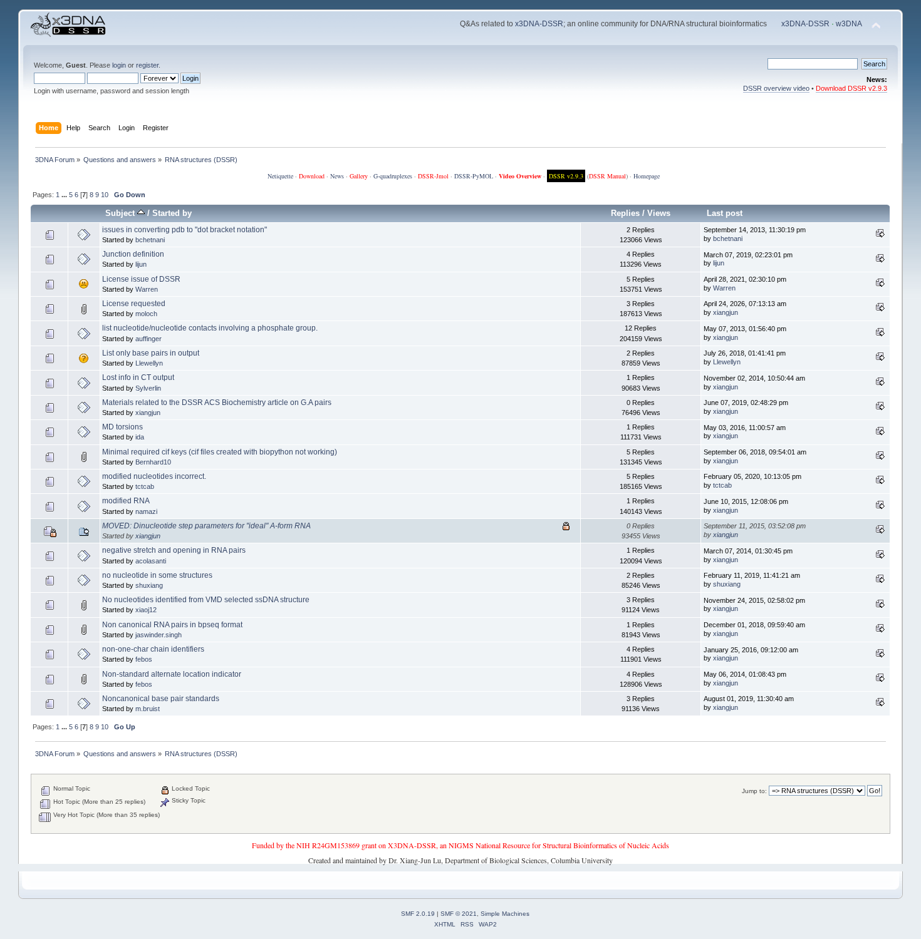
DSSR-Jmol (433, 176)
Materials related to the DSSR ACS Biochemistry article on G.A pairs (216, 402)
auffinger (148, 338)
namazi (146, 511)
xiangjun (725, 312)
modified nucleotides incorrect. (154, 476)
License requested (133, 303)
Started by (172, 213)
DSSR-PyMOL (473, 176)
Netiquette (280, 176)
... (65, 194)
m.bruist (147, 708)
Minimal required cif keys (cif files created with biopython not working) (219, 452)
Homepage (646, 176)
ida (139, 437)
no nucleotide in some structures (157, 575)
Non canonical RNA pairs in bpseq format (172, 624)
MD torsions (122, 427)
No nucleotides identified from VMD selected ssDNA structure (206, 599)
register (147, 65)
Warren (146, 289)
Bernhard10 (153, 462)
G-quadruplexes (392, 176)
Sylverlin (148, 388)
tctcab (144, 486)
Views (658, 213)
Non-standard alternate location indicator (171, 674)
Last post (724, 213)
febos (143, 659)
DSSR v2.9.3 (566, 176)
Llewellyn (149, 363)
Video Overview (520, 176)
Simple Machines (505, 913)
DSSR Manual (607, 176)
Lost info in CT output (138, 377)
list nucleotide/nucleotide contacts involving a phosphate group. (210, 328)
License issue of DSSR (141, 279)
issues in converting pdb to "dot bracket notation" (184, 229)
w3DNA (849, 23)
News (337, 176)
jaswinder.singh (158, 635)
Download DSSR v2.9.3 (851, 88)
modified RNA (126, 500)
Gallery (359, 176)
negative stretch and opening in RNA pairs (174, 550)
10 (104, 194)
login (119, 65)
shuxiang (149, 585)
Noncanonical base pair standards (160, 698)
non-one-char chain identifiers (153, 649)
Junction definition (133, 254)
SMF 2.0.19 (418, 913)
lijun (141, 264)
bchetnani (150, 240)
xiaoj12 (146, 609)
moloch (146, 313)
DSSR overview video (776, 88)
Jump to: (754, 791)
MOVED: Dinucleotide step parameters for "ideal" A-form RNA (206, 525)
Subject (121, 213)
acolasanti (150, 561)
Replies (625, 213)
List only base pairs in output (150, 353)
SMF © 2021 (458, 913)
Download (312, 176)
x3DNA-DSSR (539, 23)
